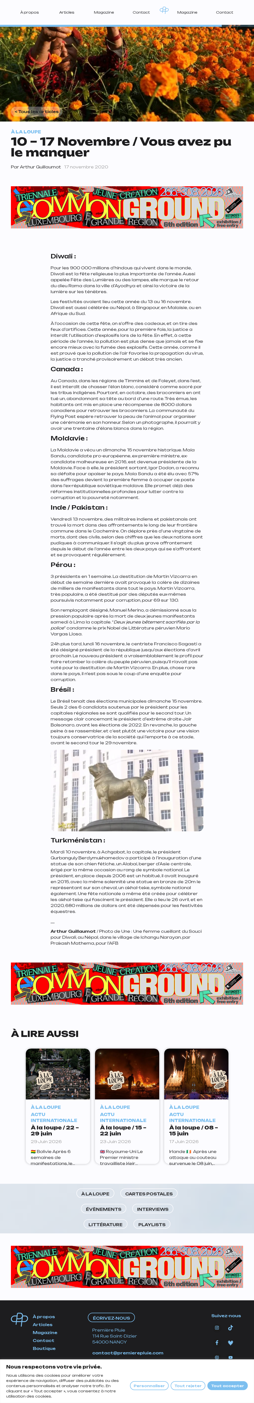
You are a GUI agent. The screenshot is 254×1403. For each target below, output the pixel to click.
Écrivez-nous (111, 1318)
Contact (141, 12)
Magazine (104, 12)
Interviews (152, 1209)
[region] (127, 1381)
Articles (66, 12)
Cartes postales (149, 1193)
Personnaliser (149, 1386)
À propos (29, 12)
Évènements (103, 1209)
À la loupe (95, 1193)
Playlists (151, 1224)
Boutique (44, 1348)
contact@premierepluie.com (127, 1352)
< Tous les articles (37, 111)
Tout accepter (227, 1386)
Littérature (106, 1224)
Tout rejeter (188, 1386)
